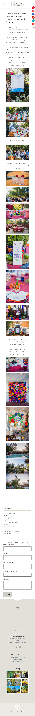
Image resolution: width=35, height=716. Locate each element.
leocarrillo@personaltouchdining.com (17, 638)
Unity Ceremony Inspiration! (12, 531)
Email (5, 553)
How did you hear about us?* (13, 571)
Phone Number (9, 562)
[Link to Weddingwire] (33, 20)
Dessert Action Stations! (11, 522)
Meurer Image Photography (17, 57)
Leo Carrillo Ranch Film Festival (13, 513)
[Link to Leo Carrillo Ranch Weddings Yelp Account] (33, 17)
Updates (9, 27)
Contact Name (8, 545)
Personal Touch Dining (13, 50)
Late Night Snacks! (9, 518)
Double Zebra (20, 711)
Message (6, 579)
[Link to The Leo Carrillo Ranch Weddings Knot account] (33, 24)
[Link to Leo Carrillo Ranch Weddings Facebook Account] (33, 14)
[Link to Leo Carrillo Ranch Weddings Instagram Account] (33, 11)
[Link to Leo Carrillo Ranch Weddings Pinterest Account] (33, 7)
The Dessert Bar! (9, 527)
